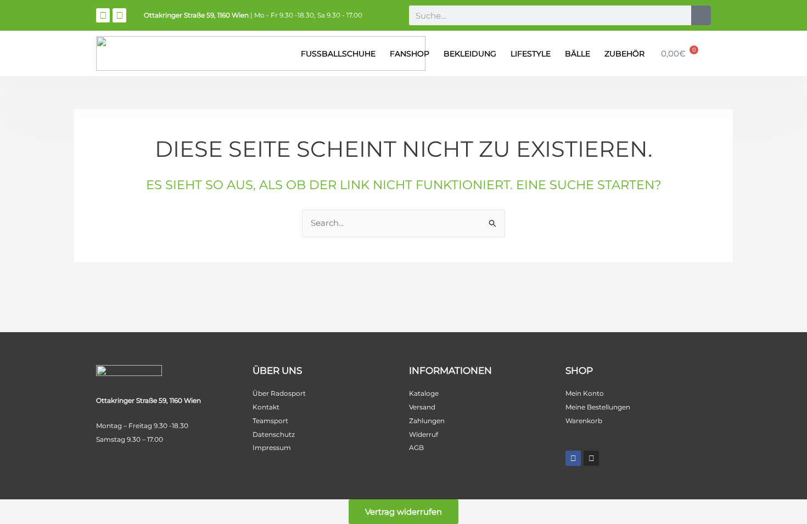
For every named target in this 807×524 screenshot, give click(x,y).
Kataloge (424, 393)
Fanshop (409, 54)
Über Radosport (279, 393)
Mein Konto (584, 393)
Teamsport (270, 421)
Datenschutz (274, 434)
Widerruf (423, 434)
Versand (422, 407)
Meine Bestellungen (597, 407)
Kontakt (266, 407)
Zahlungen (427, 421)
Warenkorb (583, 421)
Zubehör (624, 54)
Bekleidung (470, 54)
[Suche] (701, 15)
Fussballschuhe (338, 54)
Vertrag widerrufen (403, 511)
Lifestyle (531, 54)
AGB (416, 447)
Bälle (577, 54)
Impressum (272, 447)
